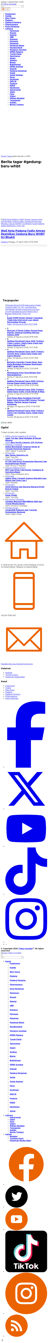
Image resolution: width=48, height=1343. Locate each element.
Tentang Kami (11, 675)
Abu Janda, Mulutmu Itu (16, 455)
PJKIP (12, 1103)
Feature (13, 1098)
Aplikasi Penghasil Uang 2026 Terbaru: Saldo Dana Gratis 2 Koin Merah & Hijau (26, 391)
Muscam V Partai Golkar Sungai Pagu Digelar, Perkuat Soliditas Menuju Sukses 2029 (25, 333)
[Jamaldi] (9, 476)
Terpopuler (15, 1128)
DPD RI (13, 1094)
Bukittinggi (15, 1060)
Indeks (13, 1130)
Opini (12, 1119)
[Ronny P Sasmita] (13, 459)
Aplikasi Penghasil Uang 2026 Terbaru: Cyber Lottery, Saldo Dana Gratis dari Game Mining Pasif (25, 343)
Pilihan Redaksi (17, 1126)
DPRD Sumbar (16, 1065)
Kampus (14, 1010)
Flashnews (10, 686)
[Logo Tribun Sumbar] (11, 953)
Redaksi (8, 673)
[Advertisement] (24, 131)
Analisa (13, 1052)
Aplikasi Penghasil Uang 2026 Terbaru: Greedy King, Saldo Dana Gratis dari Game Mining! (25, 354)
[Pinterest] (26, 846)
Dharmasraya (11, 696)
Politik (8, 688)
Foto (12, 1122)
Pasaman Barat (17, 1022)
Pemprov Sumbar (18, 1031)
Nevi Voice (9, 690)
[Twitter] (26, 809)
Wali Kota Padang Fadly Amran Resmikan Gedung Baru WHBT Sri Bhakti (23, 234)
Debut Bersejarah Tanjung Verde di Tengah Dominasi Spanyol (22, 448)
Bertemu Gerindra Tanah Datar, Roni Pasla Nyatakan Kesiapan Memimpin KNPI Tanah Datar (24, 364)
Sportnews (15, 1044)
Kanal (8, 961)
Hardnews (15, 1107)
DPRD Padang (16, 1035)
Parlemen (14, 993)
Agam (13, 1048)
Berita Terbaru (17, 1132)
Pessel (13, 997)
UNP (12, 1006)
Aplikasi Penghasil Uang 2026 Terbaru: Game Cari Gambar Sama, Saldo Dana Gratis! (25, 413)
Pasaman (14, 1018)
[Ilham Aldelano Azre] (15, 468)
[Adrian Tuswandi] (13, 445)
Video (13, 1124)
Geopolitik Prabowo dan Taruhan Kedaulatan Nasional (21, 511)
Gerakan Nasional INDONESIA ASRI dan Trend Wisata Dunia (23, 503)
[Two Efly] (10, 453)
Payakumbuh (16, 1027)
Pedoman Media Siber (15, 677)
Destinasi (14, 1090)
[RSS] (6, 944)
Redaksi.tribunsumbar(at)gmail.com (17, 664)
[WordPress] (26, 894)
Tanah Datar (16, 1039)
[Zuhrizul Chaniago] (14, 499)
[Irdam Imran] (11, 508)
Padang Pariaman (18, 1073)
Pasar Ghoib (11, 495)
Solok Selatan (16, 1082)
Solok (12, 1077)
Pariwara (14, 1014)
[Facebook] (26, 767)
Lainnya (9, 1115)
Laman (8, 1134)
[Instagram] (26, 942)
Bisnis (13, 1056)
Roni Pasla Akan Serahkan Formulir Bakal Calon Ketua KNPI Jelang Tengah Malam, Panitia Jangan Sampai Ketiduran (26, 401)
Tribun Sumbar (25, 949)
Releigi (13, 1001)
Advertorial (15, 1117)
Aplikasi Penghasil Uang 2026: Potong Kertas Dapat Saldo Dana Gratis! (25, 382)
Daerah (13, 1069)
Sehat (12, 1111)
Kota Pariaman (11, 698)
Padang (4, 242)
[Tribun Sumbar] (9, 4)
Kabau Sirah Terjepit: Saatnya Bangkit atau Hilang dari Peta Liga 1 (25, 479)
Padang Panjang (12, 694)
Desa (12, 1086)
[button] (23, 6)
